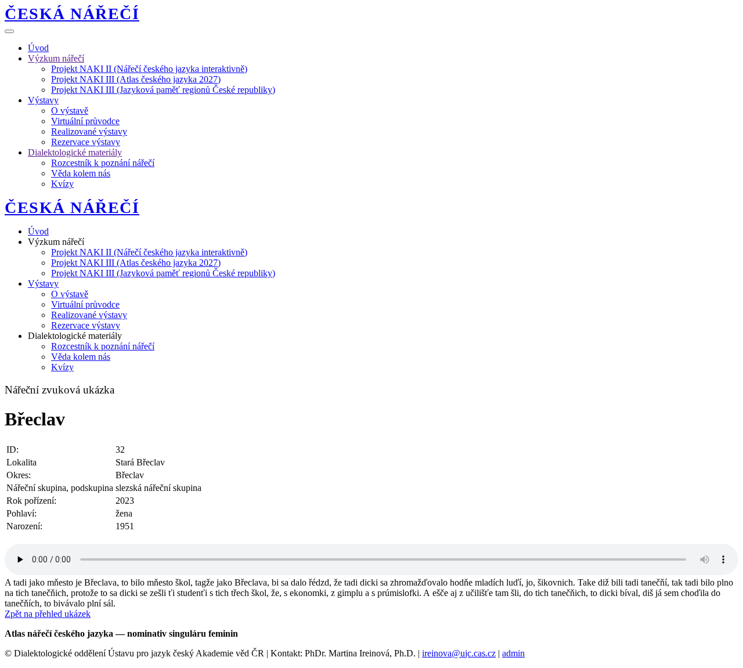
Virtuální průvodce (85, 121)
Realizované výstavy (89, 131)
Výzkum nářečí (56, 58)
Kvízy (62, 184)
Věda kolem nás (80, 173)
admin (513, 653)
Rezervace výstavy (85, 142)
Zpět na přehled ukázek (48, 614)
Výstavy (43, 100)
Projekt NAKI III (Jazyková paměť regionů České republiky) (163, 90)
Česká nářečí (72, 14)
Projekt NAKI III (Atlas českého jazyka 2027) (136, 79)
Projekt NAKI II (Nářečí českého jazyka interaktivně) (149, 69)
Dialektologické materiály (75, 152)
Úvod (38, 48)
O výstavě (69, 110)
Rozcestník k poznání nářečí (102, 163)
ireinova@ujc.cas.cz (459, 653)
